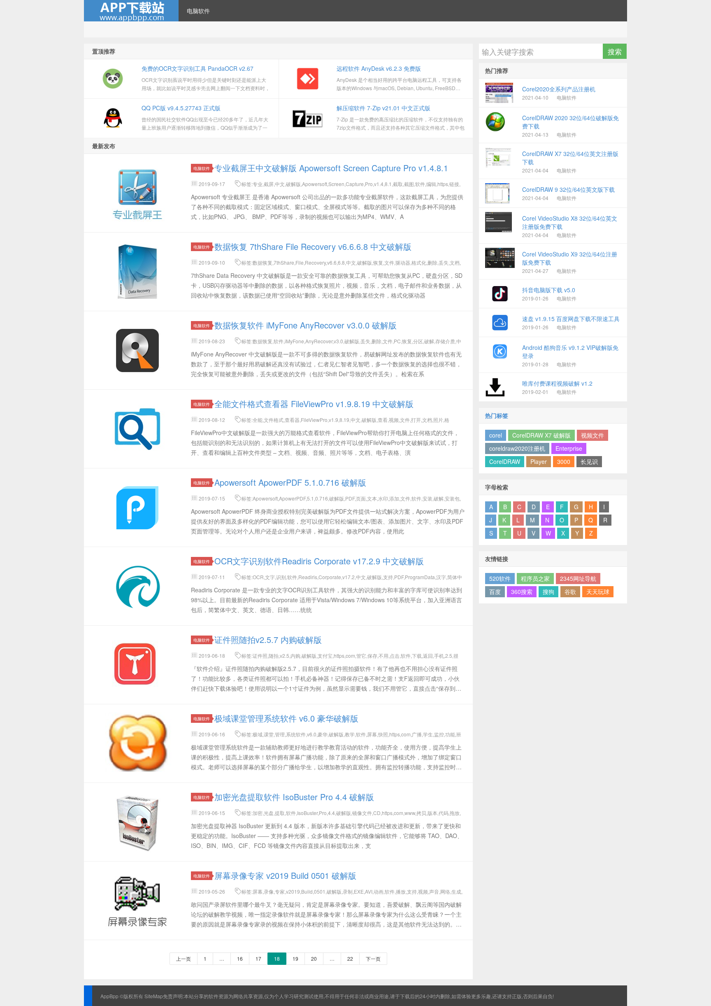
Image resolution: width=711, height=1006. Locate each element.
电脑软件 (198, 11)
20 (314, 958)
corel (495, 435)
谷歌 (570, 591)
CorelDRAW (504, 461)
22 (350, 958)
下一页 (373, 958)
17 (258, 958)
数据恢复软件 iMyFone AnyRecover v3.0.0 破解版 (305, 325)
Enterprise (568, 448)
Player (538, 461)
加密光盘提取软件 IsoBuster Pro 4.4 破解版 (294, 797)
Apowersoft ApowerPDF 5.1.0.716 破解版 (290, 482)
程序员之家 (535, 578)
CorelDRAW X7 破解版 (541, 435)
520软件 (500, 578)
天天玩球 (597, 591)
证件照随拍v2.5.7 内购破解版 (268, 639)
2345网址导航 (578, 578)
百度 (495, 591)
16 (240, 958)
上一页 (183, 958)
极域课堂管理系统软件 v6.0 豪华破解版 (286, 718)
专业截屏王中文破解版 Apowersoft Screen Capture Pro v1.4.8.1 (331, 168)
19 (295, 958)
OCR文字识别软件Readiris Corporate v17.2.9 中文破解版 (319, 561)
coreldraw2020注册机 (517, 448)
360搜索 (521, 591)
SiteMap (153, 995)
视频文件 (592, 435)
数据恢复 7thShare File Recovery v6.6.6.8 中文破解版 (312, 246)
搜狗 (548, 591)
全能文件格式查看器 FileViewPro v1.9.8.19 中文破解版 (314, 404)
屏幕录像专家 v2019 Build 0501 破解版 (285, 875)
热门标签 (496, 415)
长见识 (589, 461)
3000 (563, 461)
